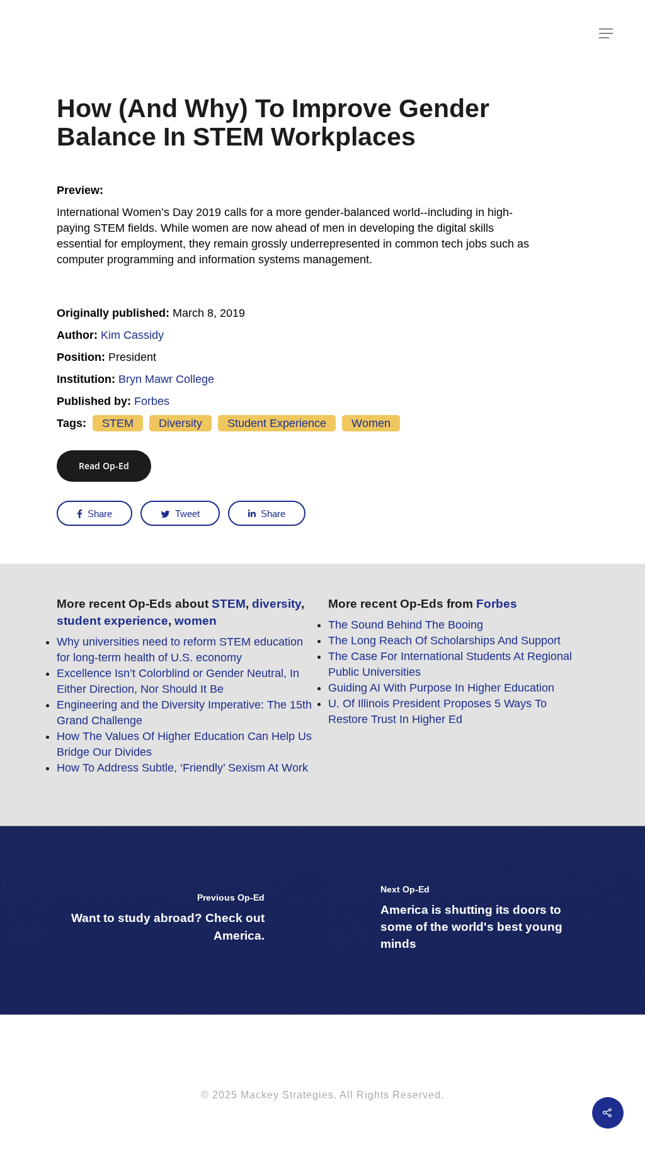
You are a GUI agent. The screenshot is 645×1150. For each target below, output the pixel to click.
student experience (276, 423)
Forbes (151, 401)
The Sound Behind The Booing (405, 624)
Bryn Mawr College (166, 379)
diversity (180, 423)
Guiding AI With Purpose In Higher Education (441, 687)
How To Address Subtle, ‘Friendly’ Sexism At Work (182, 767)
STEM (118, 423)
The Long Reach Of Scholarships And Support (444, 640)
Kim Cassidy (132, 335)
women (371, 423)
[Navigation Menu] (606, 33)
